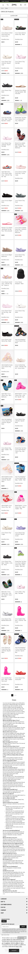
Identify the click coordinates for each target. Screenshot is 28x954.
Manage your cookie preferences (13, 939)
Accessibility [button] (23, 1)
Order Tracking (5, 1)
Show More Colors (5, 39)
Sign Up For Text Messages (7, 924)
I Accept (14, 950)
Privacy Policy (7, 943)
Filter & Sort (15, 15)
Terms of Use (20, 930)
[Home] (14, 5)
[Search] (7, 5)
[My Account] (21, 4)
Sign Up (4, 921)
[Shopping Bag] (25, 5)
